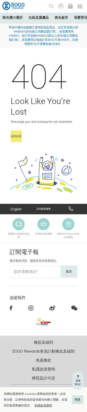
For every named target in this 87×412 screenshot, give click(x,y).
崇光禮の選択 (12, 17)
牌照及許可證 (43, 378)
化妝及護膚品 (39, 17)
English (16, 209)
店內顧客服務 (43, 208)
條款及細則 (43, 342)
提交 (69, 271)
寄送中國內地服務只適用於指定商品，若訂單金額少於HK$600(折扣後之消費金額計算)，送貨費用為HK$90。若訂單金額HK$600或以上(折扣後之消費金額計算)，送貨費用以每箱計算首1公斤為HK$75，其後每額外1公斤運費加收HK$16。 (43, 35)
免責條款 (43, 360)
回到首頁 (16, 136)
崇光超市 (61, 17)
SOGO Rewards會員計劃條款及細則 (43, 351)
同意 (77, 399)
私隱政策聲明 (43, 405)
